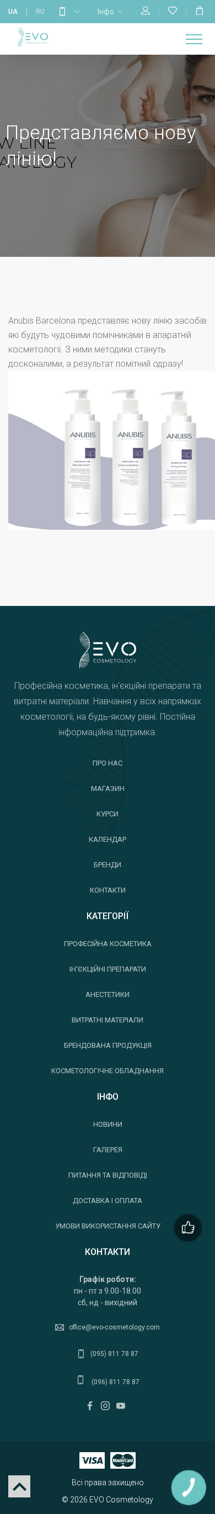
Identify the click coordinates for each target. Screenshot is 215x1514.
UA (13, 11)
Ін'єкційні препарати (107, 969)
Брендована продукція (108, 1045)
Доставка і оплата (107, 1200)
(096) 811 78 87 (114, 1382)
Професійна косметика (108, 944)
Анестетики (107, 994)
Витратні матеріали (107, 1020)
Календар (107, 839)
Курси (107, 814)
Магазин (108, 788)
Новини (107, 1124)
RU (40, 11)
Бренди (107, 865)
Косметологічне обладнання (107, 1071)
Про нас (107, 763)
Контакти (108, 890)
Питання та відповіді (107, 1175)
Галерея (107, 1150)
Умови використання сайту (107, 1226)
